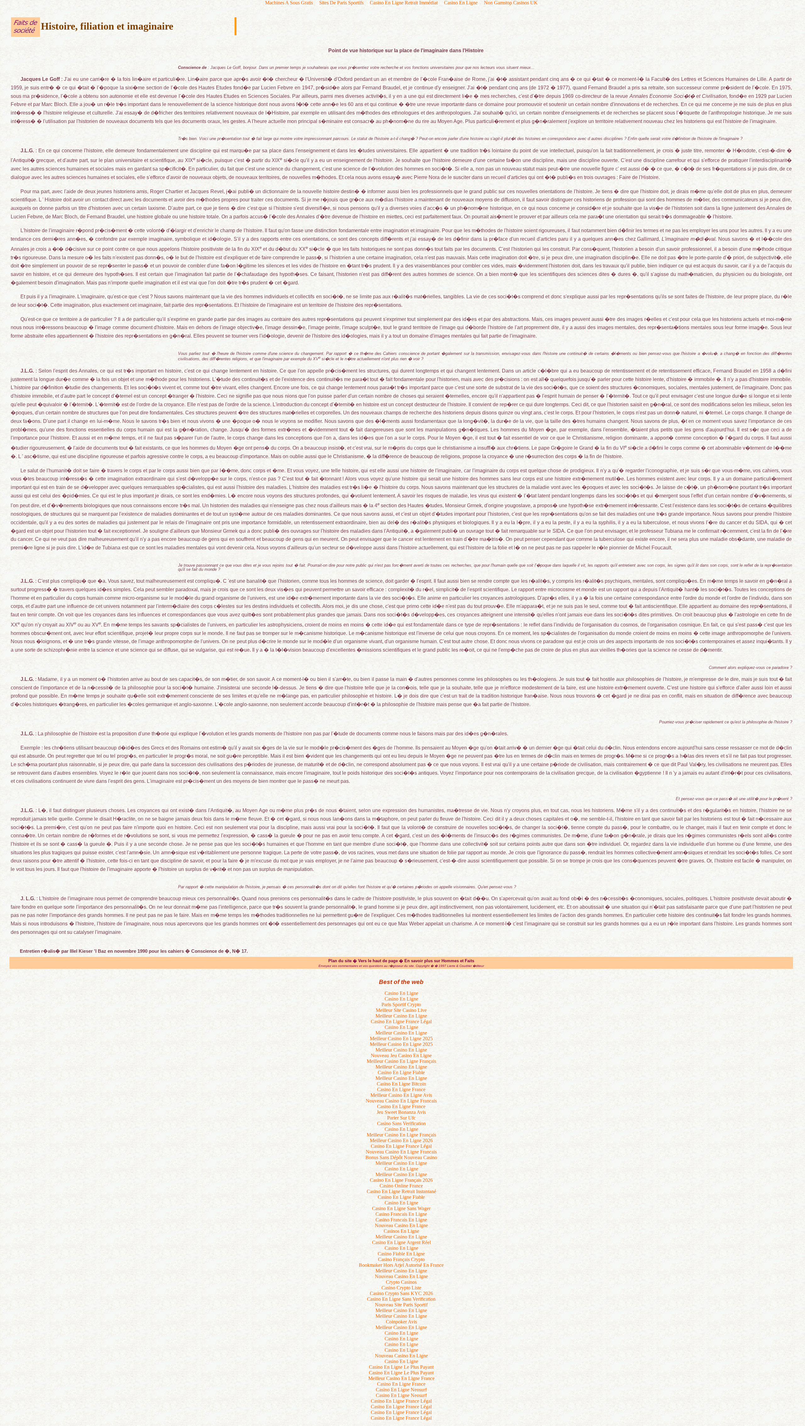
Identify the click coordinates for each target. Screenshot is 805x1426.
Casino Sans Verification (401, 1123)
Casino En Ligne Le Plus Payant (401, 1367)
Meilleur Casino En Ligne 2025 (401, 1038)
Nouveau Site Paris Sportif (401, 1304)
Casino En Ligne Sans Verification (401, 1299)
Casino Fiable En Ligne (401, 1253)
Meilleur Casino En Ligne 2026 (401, 1140)
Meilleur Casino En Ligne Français (401, 1061)
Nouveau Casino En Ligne (401, 1225)
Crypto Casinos (401, 1282)
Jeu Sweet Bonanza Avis (401, 1112)
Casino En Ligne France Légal (401, 1021)
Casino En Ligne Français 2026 (401, 1180)
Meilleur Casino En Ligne (401, 1016)
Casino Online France (401, 1185)
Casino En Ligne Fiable (401, 1072)
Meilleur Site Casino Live (401, 1010)
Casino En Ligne (401, 993)
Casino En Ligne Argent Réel (401, 1242)
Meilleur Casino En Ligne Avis (401, 1095)
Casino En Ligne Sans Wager (401, 1208)
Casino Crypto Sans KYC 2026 (401, 1293)
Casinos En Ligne (401, 1231)
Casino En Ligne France (401, 1089)
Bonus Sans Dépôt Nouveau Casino (401, 1157)
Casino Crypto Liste (401, 1287)
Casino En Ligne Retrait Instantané (401, 1191)
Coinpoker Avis (401, 1321)
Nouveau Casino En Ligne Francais (401, 1100)
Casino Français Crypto (401, 1259)
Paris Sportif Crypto (401, 1004)
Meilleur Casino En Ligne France (401, 1378)
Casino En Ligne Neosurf (401, 1389)
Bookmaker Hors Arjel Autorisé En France (401, 1265)
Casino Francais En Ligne (401, 1214)
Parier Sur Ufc (401, 1117)
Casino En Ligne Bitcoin (401, 1083)
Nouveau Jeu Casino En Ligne (401, 1055)
